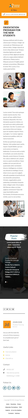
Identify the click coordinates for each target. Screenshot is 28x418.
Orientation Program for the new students (11, 31)
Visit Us (7, 355)
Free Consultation (10, 352)
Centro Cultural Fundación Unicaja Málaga (12, 260)
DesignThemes (19, 400)
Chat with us (9, 358)
